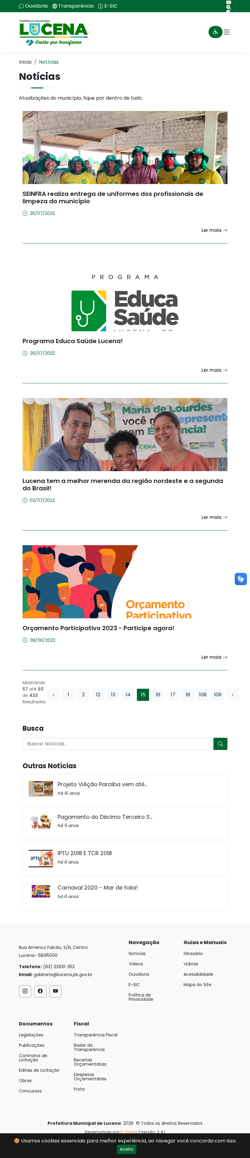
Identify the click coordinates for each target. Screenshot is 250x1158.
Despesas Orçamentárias (90, 1076)
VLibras (191, 964)
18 (188, 694)
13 (113, 694)
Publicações (32, 1045)
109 (217, 694)
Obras (25, 1080)
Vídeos (136, 964)
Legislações (31, 1035)
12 (98, 694)
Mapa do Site (197, 984)
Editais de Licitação (39, 1070)
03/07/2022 (42, 500)
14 (128, 694)
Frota (79, 1089)
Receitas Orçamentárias (90, 1062)
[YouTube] (226, 2)
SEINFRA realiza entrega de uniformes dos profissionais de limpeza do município (113, 197)
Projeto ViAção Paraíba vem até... (102, 784)
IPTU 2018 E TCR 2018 (85, 853)
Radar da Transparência (89, 1047)
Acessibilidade (198, 974)
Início (25, 62)
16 (158, 694)
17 (173, 694)
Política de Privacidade (141, 997)
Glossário (193, 953)
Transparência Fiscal (95, 1035)
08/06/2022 (42, 640)
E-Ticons (129, 1132)
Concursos (30, 1091)
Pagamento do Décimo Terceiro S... (105, 817)
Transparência (76, 6)
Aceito (127, 1149)
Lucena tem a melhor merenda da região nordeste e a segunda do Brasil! (123, 484)
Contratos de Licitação (33, 1057)
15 (143, 694)
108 (203, 694)
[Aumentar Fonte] (226, 7)
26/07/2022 (42, 213)
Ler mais (212, 230)
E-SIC (110, 6)
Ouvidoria (36, 6)
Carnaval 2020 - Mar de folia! (98, 887)
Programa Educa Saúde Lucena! (73, 341)
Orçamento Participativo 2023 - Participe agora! (98, 628)
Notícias (137, 953)
